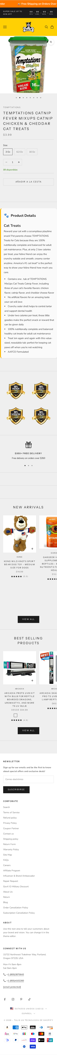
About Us (8, 891)
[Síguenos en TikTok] (29, 999)
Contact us (8, 833)
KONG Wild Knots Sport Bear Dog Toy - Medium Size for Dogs (19, 564)
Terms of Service (11, 812)
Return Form (9, 844)
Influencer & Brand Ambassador (19, 875)
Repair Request (10, 881)
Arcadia (19, 689)
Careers (7, 865)
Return (6, 897)
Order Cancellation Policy (15, 907)
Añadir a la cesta (29, 181)
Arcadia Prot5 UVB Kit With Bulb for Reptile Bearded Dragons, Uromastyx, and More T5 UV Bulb (19, 699)
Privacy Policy (10, 823)
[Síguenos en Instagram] (13, 999)
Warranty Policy (11, 849)
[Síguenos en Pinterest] (21, 999)
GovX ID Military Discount (16, 886)
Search (6, 807)
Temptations (12, 107)
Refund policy (10, 817)
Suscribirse (16, 789)
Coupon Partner (11, 828)
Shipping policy (10, 838)
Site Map (7, 854)
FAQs (6, 860)
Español (27, 1013)
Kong (19, 557)
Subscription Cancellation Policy (19, 912)
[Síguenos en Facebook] (4, 999)
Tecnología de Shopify (39, 1020)
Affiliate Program (11, 870)
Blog (5, 902)
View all (28, 619)
